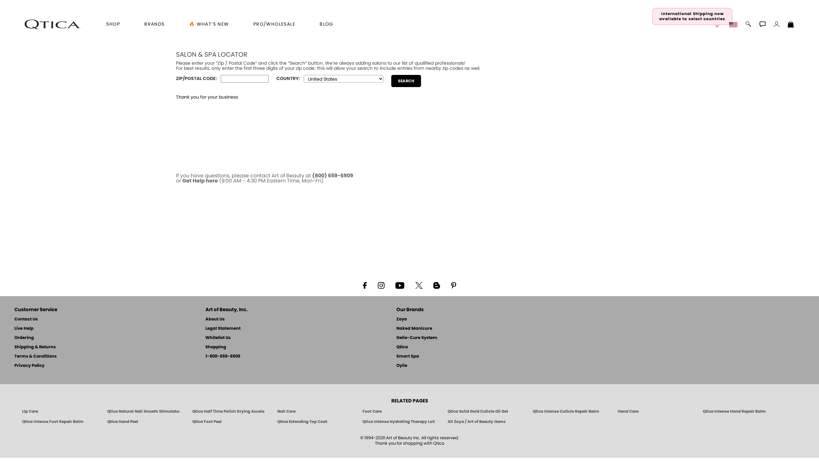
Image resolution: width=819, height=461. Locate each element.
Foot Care (372, 411)
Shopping (215, 347)
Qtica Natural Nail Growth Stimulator (143, 411)
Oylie (401, 366)
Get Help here (200, 180)
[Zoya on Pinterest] (453, 285)
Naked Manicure (414, 329)
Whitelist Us (218, 338)
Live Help (24, 329)
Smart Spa (407, 356)
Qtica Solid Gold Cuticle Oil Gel (478, 411)
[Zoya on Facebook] (364, 285)
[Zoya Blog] (436, 285)
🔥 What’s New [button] (209, 24)
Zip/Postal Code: (196, 79)
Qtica (402, 347)
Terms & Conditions (35, 356)
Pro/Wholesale (274, 24)
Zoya (401, 319)
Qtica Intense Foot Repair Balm (52, 422)
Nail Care (286, 411)
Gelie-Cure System (416, 338)
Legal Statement (223, 329)
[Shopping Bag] (790, 25)
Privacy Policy (29, 366)
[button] (52, 24)
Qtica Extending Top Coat (302, 422)
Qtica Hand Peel (122, 422)
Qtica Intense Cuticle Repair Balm (566, 411)
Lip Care (30, 411)
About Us (215, 319)
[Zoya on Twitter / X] (418, 285)
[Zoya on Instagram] (381, 285)
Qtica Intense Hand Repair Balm (734, 411)
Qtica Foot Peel (207, 422)
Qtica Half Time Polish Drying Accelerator (228, 411)
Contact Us (26, 319)
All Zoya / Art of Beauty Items (477, 422)
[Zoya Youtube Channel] (400, 285)
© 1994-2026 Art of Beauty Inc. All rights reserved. (409, 441)
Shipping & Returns (35, 347)
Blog (326, 24)
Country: (288, 79)
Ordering (24, 338)
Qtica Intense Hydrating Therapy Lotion (398, 422)
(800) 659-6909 (332, 175)
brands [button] (154, 24)
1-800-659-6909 (222, 356)
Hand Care (628, 411)
